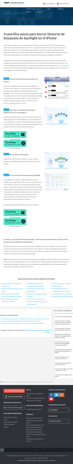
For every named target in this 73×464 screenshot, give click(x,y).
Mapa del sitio (60, 455)
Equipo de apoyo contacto (33, 400)
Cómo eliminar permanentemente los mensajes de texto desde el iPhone (23, 323)
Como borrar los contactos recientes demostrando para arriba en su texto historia (63, 322)
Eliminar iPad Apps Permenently (62, 296)
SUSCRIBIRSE (54, 410)
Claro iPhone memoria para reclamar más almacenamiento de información (36, 301)
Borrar (12, 382)
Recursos (5, 382)
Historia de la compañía (11, 422)
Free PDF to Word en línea (34, 409)
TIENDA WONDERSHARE (16, 391)
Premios (6, 427)
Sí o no (39, 9)
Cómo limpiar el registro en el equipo (63, 375)
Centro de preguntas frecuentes (35, 398)
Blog (40, 458)
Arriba (36, 450)
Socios (5, 419)
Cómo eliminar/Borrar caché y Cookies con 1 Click (64, 369)
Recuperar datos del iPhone (34, 418)
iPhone (28, 12)
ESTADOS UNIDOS (55, 421)
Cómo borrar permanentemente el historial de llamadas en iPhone (21, 321)
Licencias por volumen (10, 417)
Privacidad (39, 455)
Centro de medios (9, 424)
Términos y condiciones (28, 455)
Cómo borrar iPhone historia (63, 316)
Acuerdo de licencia (49, 455)
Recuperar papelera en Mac (34, 429)
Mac (49, 9)
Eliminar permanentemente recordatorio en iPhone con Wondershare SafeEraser (25, 319)
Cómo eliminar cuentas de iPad (62, 294)
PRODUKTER (63, 3)
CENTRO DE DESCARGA (15, 396)
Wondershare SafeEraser (61, 65)
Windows (61, 9)
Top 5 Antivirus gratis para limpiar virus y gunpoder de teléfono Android (63, 336)
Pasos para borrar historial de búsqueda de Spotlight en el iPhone (63, 351)
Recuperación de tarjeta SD (34, 432)
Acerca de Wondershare (13, 455)
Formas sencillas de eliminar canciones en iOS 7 (63, 363)
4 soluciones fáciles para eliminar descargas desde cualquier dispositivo (62, 343)
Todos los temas (31, 9)
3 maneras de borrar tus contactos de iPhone (62, 357)
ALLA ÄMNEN (50, 3)
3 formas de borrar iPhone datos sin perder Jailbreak (62, 329)
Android (39, 12)
